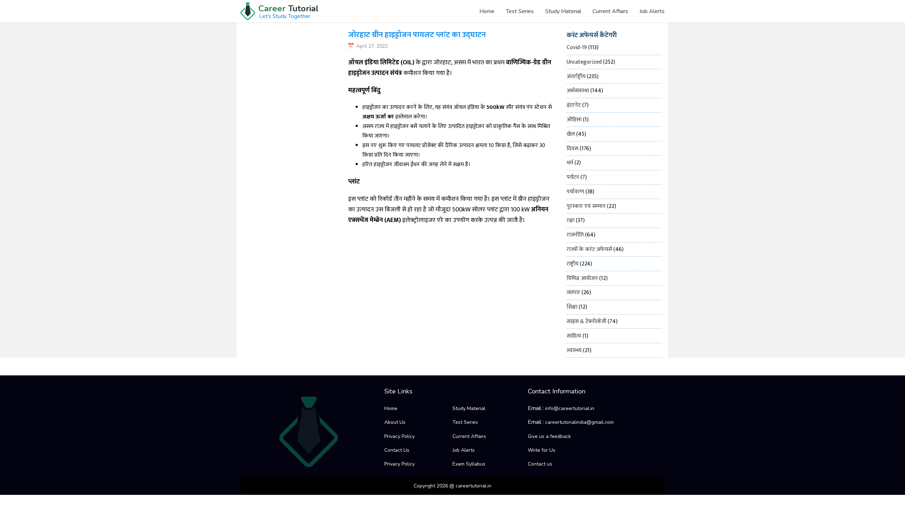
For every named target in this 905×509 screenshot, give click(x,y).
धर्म (570, 163)
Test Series (520, 11)
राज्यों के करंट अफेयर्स (589, 249)
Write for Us (541, 450)
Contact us (540, 464)
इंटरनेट (574, 105)
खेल (571, 134)
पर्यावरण (575, 192)
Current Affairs (610, 11)
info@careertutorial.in (569, 408)
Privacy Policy (399, 436)
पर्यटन (573, 177)
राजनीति (575, 235)
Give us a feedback (549, 436)
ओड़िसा (574, 119)
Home (487, 11)
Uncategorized (584, 62)
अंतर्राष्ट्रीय (576, 76)
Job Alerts (652, 11)
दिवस (572, 148)
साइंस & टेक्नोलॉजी (586, 321)
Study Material (563, 11)
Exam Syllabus (468, 464)
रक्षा (570, 220)
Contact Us (396, 450)
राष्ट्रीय (572, 264)
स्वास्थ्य (574, 350)
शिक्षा (572, 307)
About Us (394, 422)
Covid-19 (577, 47)
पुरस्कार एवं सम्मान (586, 206)
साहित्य (574, 336)
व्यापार (573, 292)
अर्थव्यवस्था (578, 90)
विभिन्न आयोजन (582, 278)
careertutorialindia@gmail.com (579, 422)
